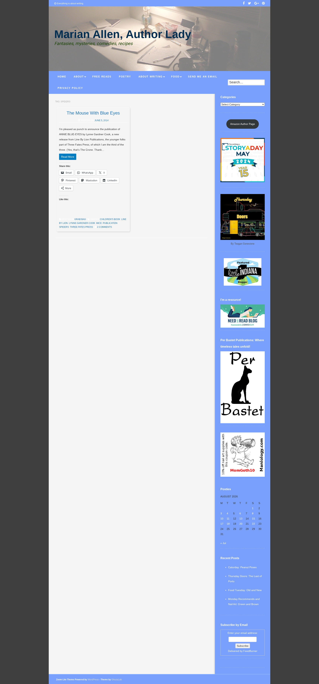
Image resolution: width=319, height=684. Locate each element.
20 (240, 523)
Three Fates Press (81, 227)
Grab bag (80, 219)
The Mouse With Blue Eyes (93, 112)
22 (253, 523)
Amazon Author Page (242, 123)
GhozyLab (117, 679)
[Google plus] (256, 3)
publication (110, 223)
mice (99, 223)
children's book (110, 219)
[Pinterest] (263, 3)
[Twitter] (249, 3)
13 (240, 518)
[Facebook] (244, 3)
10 (221, 518)
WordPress (93, 679)
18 (228, 523)
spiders (64, 227)
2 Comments (104, 227)
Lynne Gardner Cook (82, 223)
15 (253, 518)
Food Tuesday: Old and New (245, 590)
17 (221, 523)
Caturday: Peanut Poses (242, 567)
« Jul (223, 543)
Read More (67, 156)
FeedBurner (250, 651)
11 (228, 518)
